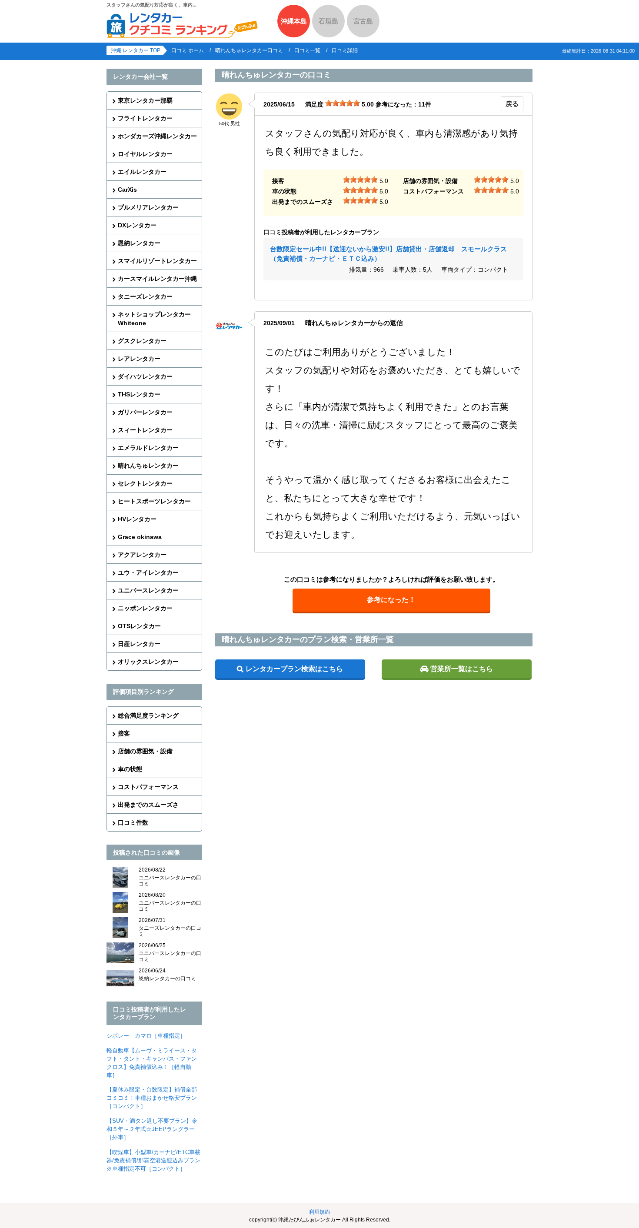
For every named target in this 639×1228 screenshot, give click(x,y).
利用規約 (319, 1212)
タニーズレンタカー (145, 296)
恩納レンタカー (139, 243)
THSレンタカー (139, 394)
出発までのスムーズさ (148, 804)
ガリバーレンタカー (145, 412)
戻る (512, 103)
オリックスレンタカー (148, 661)
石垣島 (328, 21)
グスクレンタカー (142, 340)
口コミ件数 (133, 822)
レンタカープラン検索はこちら (294, 668)
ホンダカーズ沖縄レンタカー (157, 136)
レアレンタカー (139, 358)
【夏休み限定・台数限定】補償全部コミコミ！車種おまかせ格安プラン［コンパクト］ (151, 1097)
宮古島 (363, 21)
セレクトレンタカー (145, 483)
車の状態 (130, 768)
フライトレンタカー (145, 118)
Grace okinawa (140, 536)
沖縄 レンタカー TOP (135, 50)
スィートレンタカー (145, 429)
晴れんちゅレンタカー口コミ (249, 50)
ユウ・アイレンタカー (148, 572)
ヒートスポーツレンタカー (154, 501)
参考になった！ (391, 599)
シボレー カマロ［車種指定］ (146, 1035)
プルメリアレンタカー (148, 207)
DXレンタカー (137, 225)
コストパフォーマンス (148, 786)
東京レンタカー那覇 (145, 100)
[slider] (342, 103)
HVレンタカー (137, 519)
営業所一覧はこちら (461, 668)
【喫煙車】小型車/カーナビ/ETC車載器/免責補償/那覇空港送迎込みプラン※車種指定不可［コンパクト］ (153, 1160)
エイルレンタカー (142, 171)
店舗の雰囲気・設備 (145, 751)
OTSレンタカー (139, 625)
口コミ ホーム (187, 50)
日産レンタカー (139, 643)
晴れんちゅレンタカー (148, 465)
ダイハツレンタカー (145, 376)
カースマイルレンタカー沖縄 (157, 278)
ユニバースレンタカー (148, 590)
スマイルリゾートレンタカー (157, 260)
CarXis (127, 189)
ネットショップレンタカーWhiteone (154, 318)
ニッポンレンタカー (145, 608)
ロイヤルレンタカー (145, 153)
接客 (124, 733)
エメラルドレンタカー (148, 447)
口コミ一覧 (307, 50)
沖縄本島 (294, 21)
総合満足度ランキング (148, 715)
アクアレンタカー (142, 554)
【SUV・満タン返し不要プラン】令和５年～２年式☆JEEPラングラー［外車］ (151, 1129)
